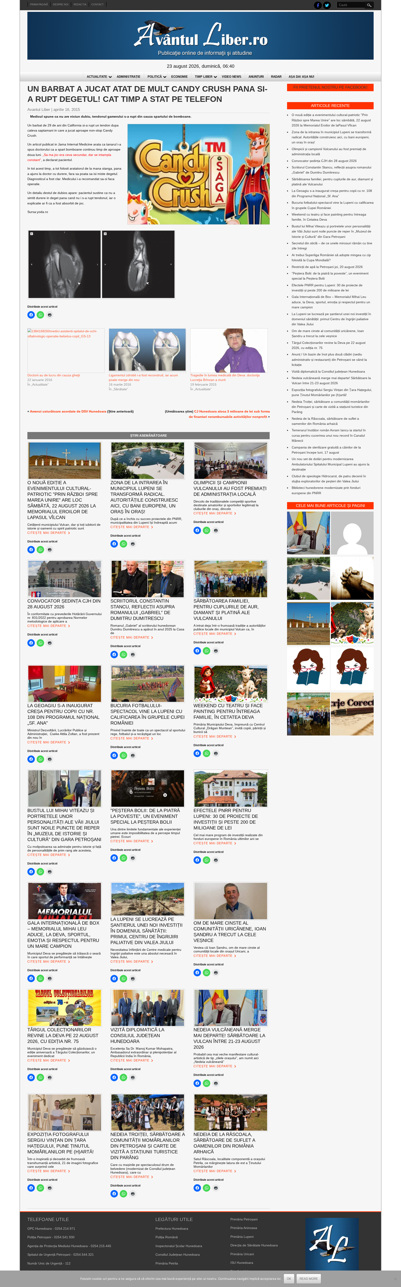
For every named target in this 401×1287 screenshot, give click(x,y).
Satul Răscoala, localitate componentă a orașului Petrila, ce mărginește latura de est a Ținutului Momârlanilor (229, 1162)
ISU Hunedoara (241, 1262)
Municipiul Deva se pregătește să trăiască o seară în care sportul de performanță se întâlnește (64, 955)
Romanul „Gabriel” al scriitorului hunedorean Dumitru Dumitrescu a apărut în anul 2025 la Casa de (147, 629)
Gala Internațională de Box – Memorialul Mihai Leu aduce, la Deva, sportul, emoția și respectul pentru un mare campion (331, 302)
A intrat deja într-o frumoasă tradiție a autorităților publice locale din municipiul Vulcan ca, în (230, 627)
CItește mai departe (46, 533)
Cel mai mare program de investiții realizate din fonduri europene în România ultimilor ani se (228, 837)
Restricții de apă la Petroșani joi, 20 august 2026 (327, 267)
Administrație (128, 76)
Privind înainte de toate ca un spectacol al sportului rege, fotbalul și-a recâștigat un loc (147, 732)
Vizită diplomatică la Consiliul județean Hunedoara (328, 371)
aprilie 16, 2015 (66, 109)
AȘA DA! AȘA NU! (301, 76)
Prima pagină (39, 4)
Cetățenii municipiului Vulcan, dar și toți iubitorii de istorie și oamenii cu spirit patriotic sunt (63, 526)
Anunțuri (256, 76)
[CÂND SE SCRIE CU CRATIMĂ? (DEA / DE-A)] (352, 669)
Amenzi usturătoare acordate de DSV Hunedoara (68, 411)
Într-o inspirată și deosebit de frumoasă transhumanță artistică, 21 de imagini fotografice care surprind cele (62, 1162)
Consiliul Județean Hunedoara (177, 1254)
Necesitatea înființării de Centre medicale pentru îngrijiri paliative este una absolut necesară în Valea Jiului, (145, 953)
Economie (179, 76)
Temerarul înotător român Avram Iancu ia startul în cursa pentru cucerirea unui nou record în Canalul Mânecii (329, 435)
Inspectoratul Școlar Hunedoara (178, 1246)
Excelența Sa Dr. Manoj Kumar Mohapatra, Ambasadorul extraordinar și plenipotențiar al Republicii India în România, (143, 1052)
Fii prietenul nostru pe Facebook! (330, 87)
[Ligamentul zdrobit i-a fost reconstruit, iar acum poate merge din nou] (147, 350)
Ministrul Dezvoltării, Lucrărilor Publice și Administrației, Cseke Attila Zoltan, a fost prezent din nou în (63, 733)
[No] (395, 1279)
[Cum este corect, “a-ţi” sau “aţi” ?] (352, 534)
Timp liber (203, 76)
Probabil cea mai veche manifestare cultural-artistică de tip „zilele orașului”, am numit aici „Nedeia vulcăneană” (226, 1058)
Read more (309, 1279)
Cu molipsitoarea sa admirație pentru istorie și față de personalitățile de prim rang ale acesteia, (64, 848)
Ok (289, 1279)
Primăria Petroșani (244, 1219)
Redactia (80, 4)
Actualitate (97, 76)
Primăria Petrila (166, 1263)
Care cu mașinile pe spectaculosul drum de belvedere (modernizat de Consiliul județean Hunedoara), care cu (142, 1168)
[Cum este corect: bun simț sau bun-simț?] (352, 715)
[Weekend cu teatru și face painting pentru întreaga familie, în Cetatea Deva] (352, 624)
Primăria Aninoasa (243, 1228)
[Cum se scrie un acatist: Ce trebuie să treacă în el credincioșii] (352, 579)
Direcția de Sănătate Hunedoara (254, 1245)
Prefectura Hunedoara (171, 1228)
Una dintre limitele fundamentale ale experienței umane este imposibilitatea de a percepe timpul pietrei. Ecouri (145, 833)
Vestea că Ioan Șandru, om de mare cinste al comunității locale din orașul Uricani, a (227, 949)
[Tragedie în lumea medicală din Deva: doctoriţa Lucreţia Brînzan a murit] (228, 350)
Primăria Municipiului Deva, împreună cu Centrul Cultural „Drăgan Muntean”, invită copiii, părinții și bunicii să (230, 728)
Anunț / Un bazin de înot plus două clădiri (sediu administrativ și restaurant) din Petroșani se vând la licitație (329, 359)
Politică (155, 76)
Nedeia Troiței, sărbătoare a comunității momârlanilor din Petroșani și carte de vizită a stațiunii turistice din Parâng (331, 407)
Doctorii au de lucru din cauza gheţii (53, 375)
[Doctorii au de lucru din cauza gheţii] (65, 350)
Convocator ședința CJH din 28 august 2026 (324, 161)
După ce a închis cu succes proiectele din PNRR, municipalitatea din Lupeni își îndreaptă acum (146, 520)
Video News (231, 76)
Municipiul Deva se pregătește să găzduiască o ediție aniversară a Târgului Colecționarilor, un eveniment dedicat (62, 1052)
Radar (276, 76)
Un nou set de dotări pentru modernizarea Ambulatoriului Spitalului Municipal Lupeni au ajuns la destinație (330, 464)
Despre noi (60, 4)
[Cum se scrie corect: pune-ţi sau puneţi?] (308, 669)
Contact (97, 4)
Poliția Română (166, 1237)
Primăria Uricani (242, 1254)
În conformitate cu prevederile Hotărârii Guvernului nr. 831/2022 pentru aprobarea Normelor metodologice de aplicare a (64, 617)
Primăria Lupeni (242, 1237)
